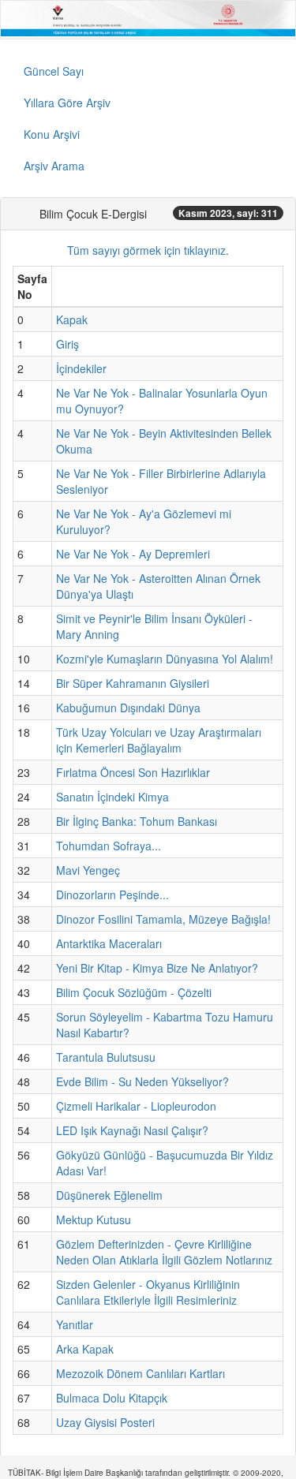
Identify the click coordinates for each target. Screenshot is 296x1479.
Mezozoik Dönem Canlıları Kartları (140, 1373)
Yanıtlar (74, 1324)
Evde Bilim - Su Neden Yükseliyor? (142, 1081)
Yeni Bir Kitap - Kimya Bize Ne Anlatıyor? (157, 968)
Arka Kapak (85, 1349)
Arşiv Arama (54, 166)
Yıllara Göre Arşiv (67, 102)
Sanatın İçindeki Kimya (112, 797)
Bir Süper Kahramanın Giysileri (132, 683)
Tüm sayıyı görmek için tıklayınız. (148, 250)
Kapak (72, 319)
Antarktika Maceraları (109, 943)
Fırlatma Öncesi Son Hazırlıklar (133, 772)
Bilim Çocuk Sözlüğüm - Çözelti (134, 992)
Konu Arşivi (52, 134)
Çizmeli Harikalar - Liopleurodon (136, 1106)
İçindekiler (81, 368)
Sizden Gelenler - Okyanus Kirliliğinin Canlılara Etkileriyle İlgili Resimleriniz (148, 1292)
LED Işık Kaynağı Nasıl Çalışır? (132, 1130)
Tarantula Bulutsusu (105, 1057)
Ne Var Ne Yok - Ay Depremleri (133, 554)
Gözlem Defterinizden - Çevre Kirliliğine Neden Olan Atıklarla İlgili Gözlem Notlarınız (164, 1252)
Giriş (67, 344)
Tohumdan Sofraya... (108, 845)
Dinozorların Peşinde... (112, 894)
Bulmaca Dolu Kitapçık (111, 1398)
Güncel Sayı (54, 71)
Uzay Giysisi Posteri (105, 1422)
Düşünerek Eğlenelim (109, 1195)
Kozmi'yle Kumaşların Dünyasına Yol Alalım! (164, 659)
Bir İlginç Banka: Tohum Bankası (136, 821)
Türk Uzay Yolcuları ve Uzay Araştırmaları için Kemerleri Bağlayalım (158, 740)
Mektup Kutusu (93, 1219)
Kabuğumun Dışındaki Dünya (128, 707)
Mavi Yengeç (88, 870)
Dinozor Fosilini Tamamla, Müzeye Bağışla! (163, 919)
